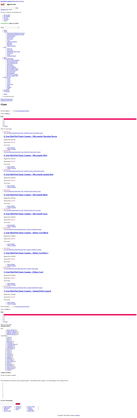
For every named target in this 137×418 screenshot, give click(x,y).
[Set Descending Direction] (22, 111)
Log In (5, 20)
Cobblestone (10, 347)
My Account (7, 15)
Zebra (8, 370)
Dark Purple (10, 348)
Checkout (6, 19)
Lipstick (9, 357)
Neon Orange (10, 361)
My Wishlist (7, 16)
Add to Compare (11, 149)
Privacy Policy (31, 406)
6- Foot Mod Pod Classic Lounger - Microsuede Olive (25, 155)
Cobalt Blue (10, 345)
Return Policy (31, 411)
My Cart (6, 17)
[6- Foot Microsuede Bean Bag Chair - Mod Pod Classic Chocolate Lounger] (23, 133)
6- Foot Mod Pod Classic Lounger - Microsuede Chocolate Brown (30, 136)
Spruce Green (10, 367)
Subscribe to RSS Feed (6, 100)
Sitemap (78, 415)
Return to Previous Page (7, 99)
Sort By (3, 111)
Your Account (7, 411)
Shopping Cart (4, 9)
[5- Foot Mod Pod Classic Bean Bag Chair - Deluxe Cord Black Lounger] (22, 229)
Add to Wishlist (11, 147)
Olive (8, 362)
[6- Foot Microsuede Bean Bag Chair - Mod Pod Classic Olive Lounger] (22, 152)
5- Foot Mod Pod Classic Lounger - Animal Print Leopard (27, 291)
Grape (8, 351)
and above (12, 334)
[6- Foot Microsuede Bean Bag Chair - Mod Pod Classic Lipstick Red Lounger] (24, 171)
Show (2, 128)
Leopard (9, 355)
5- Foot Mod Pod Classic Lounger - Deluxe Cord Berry (26, 253)
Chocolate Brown (11, 344)
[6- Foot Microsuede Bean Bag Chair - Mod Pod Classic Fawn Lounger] (22, 210)
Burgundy (9, 341)
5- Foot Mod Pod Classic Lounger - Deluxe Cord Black (26, 233)
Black (8, 340)
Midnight (9, 358)
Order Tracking (7, 406)
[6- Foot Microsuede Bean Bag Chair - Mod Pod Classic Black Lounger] (22, 191)
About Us (18, 408)
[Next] (6, 126)
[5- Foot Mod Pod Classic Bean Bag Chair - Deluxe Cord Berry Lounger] (22, 249)
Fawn (8, 350)
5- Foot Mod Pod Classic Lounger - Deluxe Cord (23, 272)
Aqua (8, 337)
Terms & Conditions (30, 408)
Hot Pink (9, 354)
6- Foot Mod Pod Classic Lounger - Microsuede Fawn (25, 214)
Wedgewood (10, 368)
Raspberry (9, 364)
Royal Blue (10, 365)
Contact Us (18, 406)
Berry (8, 338)
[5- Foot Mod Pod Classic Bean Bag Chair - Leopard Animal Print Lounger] (23, 287)
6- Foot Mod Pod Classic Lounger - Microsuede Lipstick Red (28, 174)
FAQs (17, 409)
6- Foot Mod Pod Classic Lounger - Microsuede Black (25, 195)
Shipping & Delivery (7, 408)
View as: (3, 113)
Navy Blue (9, 360)
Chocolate (9, 343)
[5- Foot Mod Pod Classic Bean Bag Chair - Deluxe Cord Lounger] (21, 268)
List (9, 113)
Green (8, 352)
